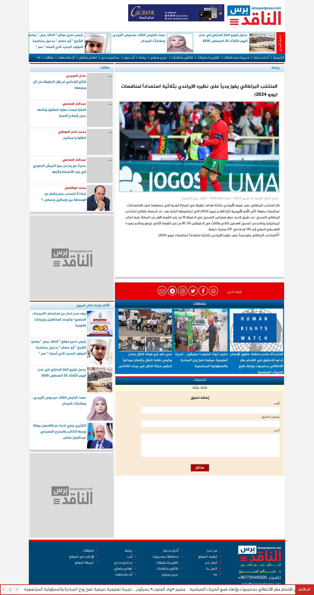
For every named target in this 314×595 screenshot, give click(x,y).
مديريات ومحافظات (236, 58)
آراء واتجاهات (66, 58)
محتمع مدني (123, 563)
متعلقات (199, 304)
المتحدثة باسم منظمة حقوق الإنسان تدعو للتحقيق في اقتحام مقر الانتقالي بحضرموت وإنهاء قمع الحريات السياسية (256, 363)
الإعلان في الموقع (81, 557)
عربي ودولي (158, 58)
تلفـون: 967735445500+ (259, 578)
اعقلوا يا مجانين (74, 138)
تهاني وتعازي (88, 58)
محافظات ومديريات (165, 557)
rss (39, 58)
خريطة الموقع (84, 563)
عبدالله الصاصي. (74, 104)
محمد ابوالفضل (75, 188)
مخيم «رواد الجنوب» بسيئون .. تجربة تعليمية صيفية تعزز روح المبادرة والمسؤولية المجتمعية (119, 589)
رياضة (142, 58)
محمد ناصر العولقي (72, 132)
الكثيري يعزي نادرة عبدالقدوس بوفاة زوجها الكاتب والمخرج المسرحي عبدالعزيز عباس (59, 432)
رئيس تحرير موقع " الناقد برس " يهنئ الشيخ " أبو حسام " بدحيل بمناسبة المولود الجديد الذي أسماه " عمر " (55, 41)
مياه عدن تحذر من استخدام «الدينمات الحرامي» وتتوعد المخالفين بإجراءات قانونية (59, 320)
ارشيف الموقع (207, 557)
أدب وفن (129, 58)
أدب (129, 557)
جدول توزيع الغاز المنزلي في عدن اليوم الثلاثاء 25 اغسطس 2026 (223, 38)
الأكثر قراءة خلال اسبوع (93, 306)
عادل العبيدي (76, 76)
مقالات (49, 58)
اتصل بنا (211, 569)
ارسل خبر (211, 563)
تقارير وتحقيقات (208, 58)
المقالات (88, 551)
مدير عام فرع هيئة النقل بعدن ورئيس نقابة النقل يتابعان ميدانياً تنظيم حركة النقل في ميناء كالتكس (145, 360)
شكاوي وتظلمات (182, 58)
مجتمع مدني (110, 58)
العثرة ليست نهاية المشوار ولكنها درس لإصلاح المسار (61, 113)
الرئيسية (278, 58)
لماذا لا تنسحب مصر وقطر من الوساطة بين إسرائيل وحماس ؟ (63, 197)
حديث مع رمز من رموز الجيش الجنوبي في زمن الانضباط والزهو (59, 169)
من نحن (212, 551)
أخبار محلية (261, 58)
